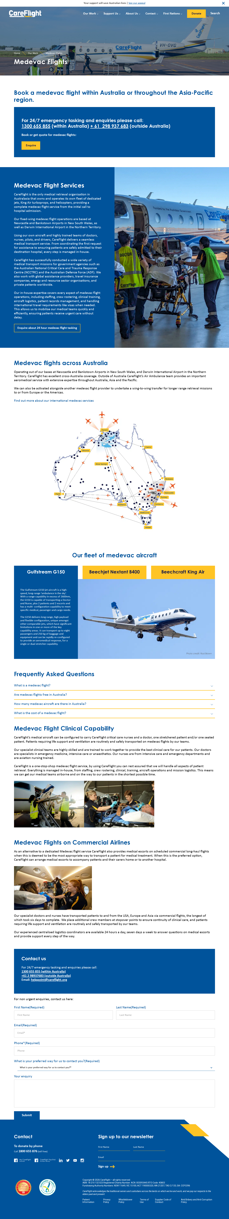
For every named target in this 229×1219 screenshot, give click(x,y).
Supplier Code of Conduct (163, 1200)
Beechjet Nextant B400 (114, 572)
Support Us (111, 13)
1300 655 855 (35, 126)
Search (215, 13)
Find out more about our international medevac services (54, 401)
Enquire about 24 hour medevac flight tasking (47, 328)
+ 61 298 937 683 (109, 126)
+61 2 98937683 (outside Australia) (46, 976)
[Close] (212, 12)
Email (25, 1025)
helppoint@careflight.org (49, 980)
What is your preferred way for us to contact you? (57, 1061)
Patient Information (88, 1200)
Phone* (27, 1043)
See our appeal (137, 3)
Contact (151, 13)
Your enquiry (23, 1076)
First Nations (171, 13)
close (223, 3)
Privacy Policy (106, 1200)
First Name (29, 1007)
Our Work (89, 13)
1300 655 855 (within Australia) (43, 971)
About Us (132, 13)
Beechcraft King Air (183, 572)
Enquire (31, 145)
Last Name (131, 1007)
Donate (196, 13)
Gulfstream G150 (46, 572)
